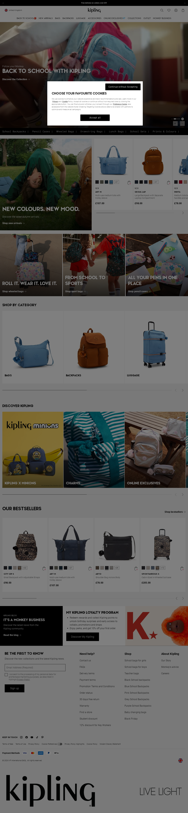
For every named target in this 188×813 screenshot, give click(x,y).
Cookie (65, 102)
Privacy (55, 102)
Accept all (95, 117)
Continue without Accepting (122, 86)
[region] (95, 103)
